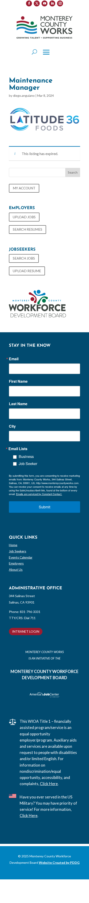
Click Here (49, 783)
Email (13, 359)
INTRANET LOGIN (25, 631)
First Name (18, 381)
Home (13, 545)
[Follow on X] (37, 3)
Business (26, 456)
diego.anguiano (24, 95)
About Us (16, 569)
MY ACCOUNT (24, 188)
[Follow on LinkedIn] (52, 3)
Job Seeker (28, 463)
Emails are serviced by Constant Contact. (39, 494)
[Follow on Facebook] (29, 3)
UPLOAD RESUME (27, 271)
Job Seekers (17, 551)
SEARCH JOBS (24, 258)
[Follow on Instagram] (60, 3)
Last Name (18, 404)
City (12, 426)
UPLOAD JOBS (24, 217)
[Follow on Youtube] (44, 3)
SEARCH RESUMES (27, 229)
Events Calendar (20, 557)
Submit (44, 507)
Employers (16, 563)
